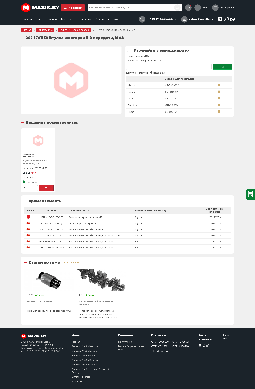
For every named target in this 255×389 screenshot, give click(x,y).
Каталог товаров (47, 19)
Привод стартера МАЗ (40, 301)
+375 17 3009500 (181, 341)
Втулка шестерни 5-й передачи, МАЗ (35, 162)
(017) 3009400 (171, 85)
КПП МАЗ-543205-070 (51, 217)
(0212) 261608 (171, 105)
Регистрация (227, 7)
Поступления (125, 341)
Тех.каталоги (83, 19)
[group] (71, 80)
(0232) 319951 (170, 98)
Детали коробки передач (82, 223)
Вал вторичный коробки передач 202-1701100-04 (94, 235)
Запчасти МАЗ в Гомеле (84, 351)
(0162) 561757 (170, 112)
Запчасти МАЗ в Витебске (86, 360)
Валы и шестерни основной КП (85, 217)
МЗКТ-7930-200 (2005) (51, 229)
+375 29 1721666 (159, 346)
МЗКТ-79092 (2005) (51, 223)
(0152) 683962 (171, 92)
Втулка (138, 217)
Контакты (128, 19)
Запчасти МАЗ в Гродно (84, 355)
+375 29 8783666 (180, 346)
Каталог (75, 7)
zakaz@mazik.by (159, 351)
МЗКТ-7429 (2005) (51, 235)
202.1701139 (215, 217)
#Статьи (39, 295)
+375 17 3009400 (160, 341)
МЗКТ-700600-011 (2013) (51, 247)
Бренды (66, 19)
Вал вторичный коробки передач (86, 229)
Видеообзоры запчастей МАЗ (131, 348)
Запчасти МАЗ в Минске (85, 346)
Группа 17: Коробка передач (75, 30)
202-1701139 (214, 223)
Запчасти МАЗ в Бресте (84, 364)
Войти (205, 7)
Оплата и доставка (106, 19)
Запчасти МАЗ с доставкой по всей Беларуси (90, 371)
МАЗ (146, 56)
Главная (27, 19)
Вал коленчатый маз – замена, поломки (96, 303)
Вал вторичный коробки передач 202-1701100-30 (94, 241)
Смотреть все (71, 262)
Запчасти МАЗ (45, 30)
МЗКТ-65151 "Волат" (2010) (51, 241)
